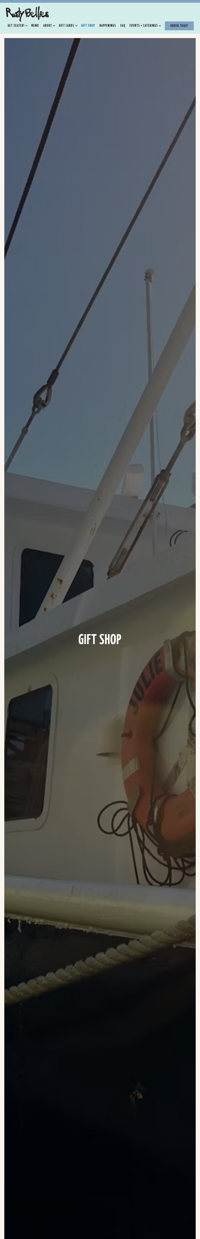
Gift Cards (67, 26)
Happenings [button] (107, 26)
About (48, 26)
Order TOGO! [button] (179, 26)
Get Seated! (16, 26)
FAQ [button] (122, 26)
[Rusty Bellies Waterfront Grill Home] (27, 13)
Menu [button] (35, 26)
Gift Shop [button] (88, 26)
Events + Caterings (144, 26)
